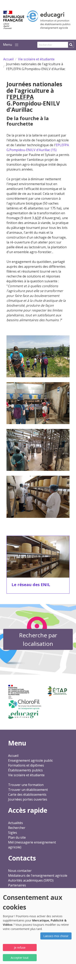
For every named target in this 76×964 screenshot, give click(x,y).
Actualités (15, 823)
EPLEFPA (22, 97)
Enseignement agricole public (30, 760)
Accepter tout (20, 958)
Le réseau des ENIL (31, 584)
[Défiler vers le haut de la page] (68, 956)
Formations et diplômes (26, 765)
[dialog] (38, 926)
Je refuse (20, 947)
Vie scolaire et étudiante (26, 775)
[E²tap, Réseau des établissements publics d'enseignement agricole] (57, 691)
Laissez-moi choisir (56, 936)
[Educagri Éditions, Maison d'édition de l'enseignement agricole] (23, 715)
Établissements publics (25, 770)
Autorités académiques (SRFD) (31, 880)
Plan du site (17, 837)
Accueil (13, 755)
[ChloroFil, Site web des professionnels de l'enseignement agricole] (24, 704)
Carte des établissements (27, 794)
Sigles (12, 832)
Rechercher (16, 827)
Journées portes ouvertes (27, 799)
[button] (16, 45)
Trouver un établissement (28, 789)
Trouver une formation (26, 785)
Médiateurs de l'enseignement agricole (37, 875)
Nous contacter (20, 870)
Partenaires (17, 885)
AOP (38, 218)
